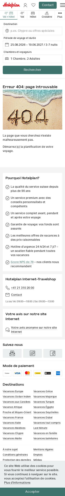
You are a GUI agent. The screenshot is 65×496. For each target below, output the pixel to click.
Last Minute (40, 428)
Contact (48, 5)
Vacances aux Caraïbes (17, 402)
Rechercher (32, 70)
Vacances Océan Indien (17, 397)
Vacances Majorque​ (45, 397)
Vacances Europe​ (13, 391)
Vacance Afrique (12, 407)
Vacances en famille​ (45, 433)
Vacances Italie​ (12, 423)
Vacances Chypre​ (13, 433)
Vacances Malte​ (12, 438)
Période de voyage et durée (20, 38)
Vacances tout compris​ (47, 423)
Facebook (52, 353)
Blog (32, 353)
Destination (10, 24)
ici (18, 146)
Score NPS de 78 (22, 262)
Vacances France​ (13, 417)
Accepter (32, 491)
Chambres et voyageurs (18, 52)
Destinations (13, 384)
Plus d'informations (17, 482)
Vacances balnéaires (45, 438)
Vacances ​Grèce (43, 391)
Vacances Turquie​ (43, 402)
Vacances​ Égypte (43, 407)
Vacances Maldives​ (14, 428)
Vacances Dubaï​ (43, 417)
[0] (33, 5)
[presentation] (9, 15)
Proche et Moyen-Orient (17, 412)
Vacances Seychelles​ (46, 412)
